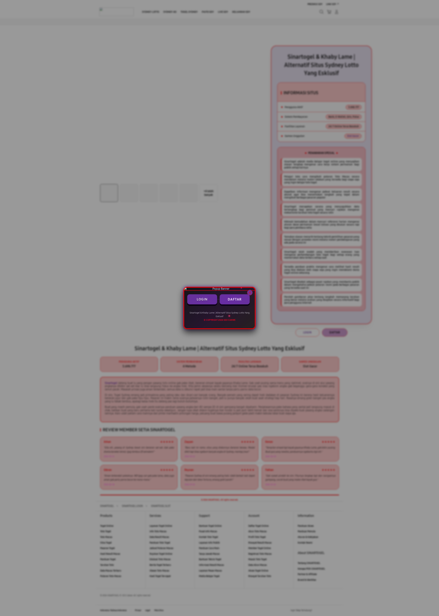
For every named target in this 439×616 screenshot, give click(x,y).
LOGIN (202, 299)
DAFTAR (235, 299)
